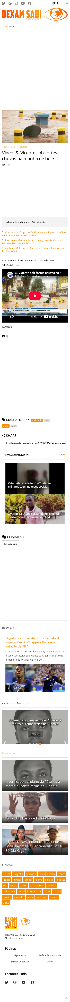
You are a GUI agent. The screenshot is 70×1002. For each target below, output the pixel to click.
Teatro (13, 885)
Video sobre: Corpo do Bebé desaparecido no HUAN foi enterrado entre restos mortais (34, 234)
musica (57, 891)
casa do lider (37, 885)
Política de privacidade (50, 955)
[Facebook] (29, 3)
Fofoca (61, 874)
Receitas (60, 879)
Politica (49, 879)
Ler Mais (35, 734)
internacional (34, 891)
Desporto (30, 874)
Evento (51, 874)
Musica (50, 961)
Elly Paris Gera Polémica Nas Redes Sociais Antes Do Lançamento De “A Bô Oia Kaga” (33, 846)
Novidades (8, 753)
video (13, 147)
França (6, 879)
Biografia (18, 874)
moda (47, 891)
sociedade (23, 147)
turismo (54, 897)
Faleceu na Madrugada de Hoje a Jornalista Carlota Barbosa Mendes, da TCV (31, 242)
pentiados (19, 897)
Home (4, 147)
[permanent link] (9, 165)
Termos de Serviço (20, 961)
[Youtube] (23, 3)
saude (30, 897)
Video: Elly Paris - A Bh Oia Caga (30, 818)
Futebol (28, 879)
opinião (7, 897)
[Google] (10, 3)
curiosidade (9, 891)
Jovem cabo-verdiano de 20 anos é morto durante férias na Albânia (34, 722)
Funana (17, 879)
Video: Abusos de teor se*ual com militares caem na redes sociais (29, 485)
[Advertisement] (35, 70)
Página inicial (20, 955)
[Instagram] (16, 3)
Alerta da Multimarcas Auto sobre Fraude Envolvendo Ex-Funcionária (33, 249)
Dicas (42, 874)
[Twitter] (3, 3)
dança (21, 891)
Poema (38, 879)
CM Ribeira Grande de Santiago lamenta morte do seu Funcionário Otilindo (33, 515)
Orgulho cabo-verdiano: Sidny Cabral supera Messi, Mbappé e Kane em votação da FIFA (32, 642)
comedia (51, 885)
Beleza (6, 874)
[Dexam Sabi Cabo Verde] (35, 19)
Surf (5, 885)
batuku (23, 885)
